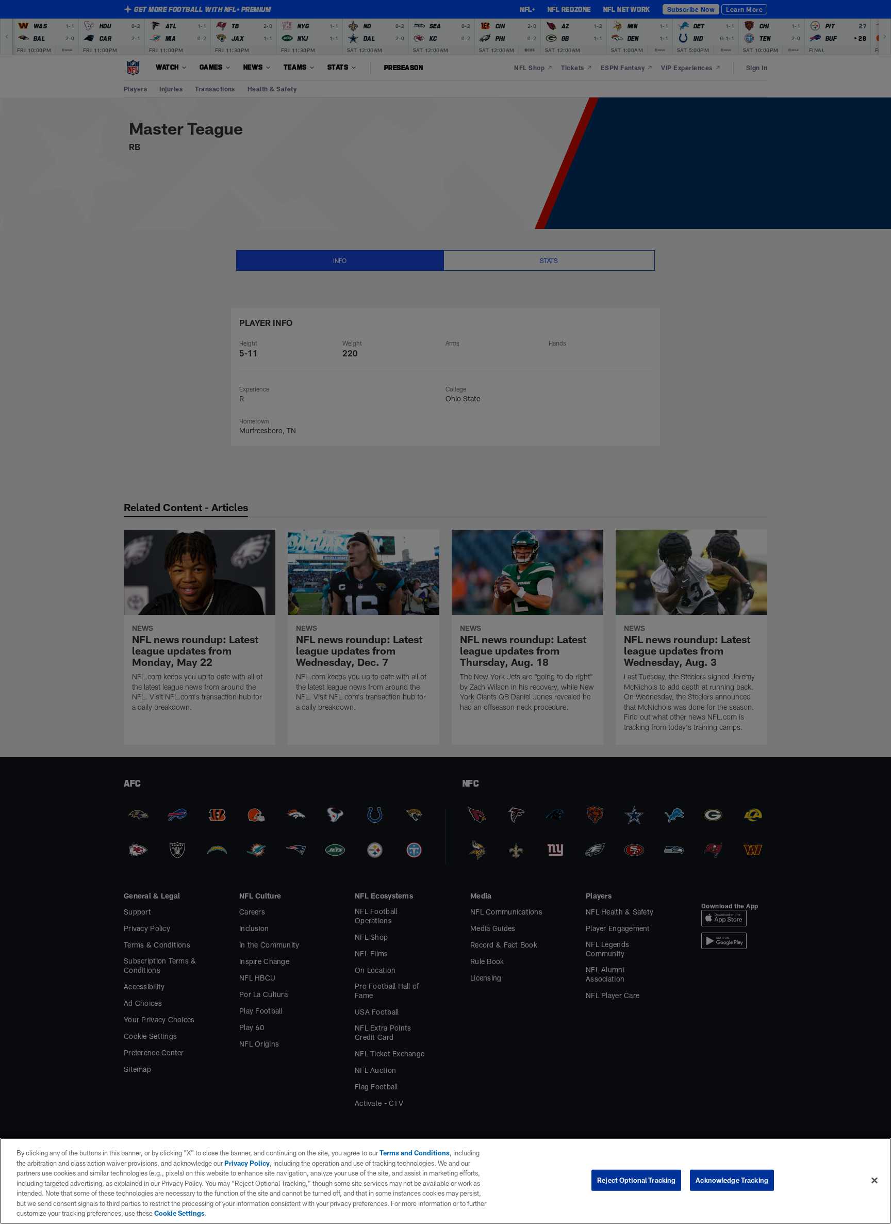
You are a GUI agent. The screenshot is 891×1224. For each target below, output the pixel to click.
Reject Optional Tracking (636, 1180)
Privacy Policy (247, 1163)
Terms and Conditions (415, 1153)
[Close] (874, 1180)
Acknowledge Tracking (732, 1180)
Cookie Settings (179, 1213)
